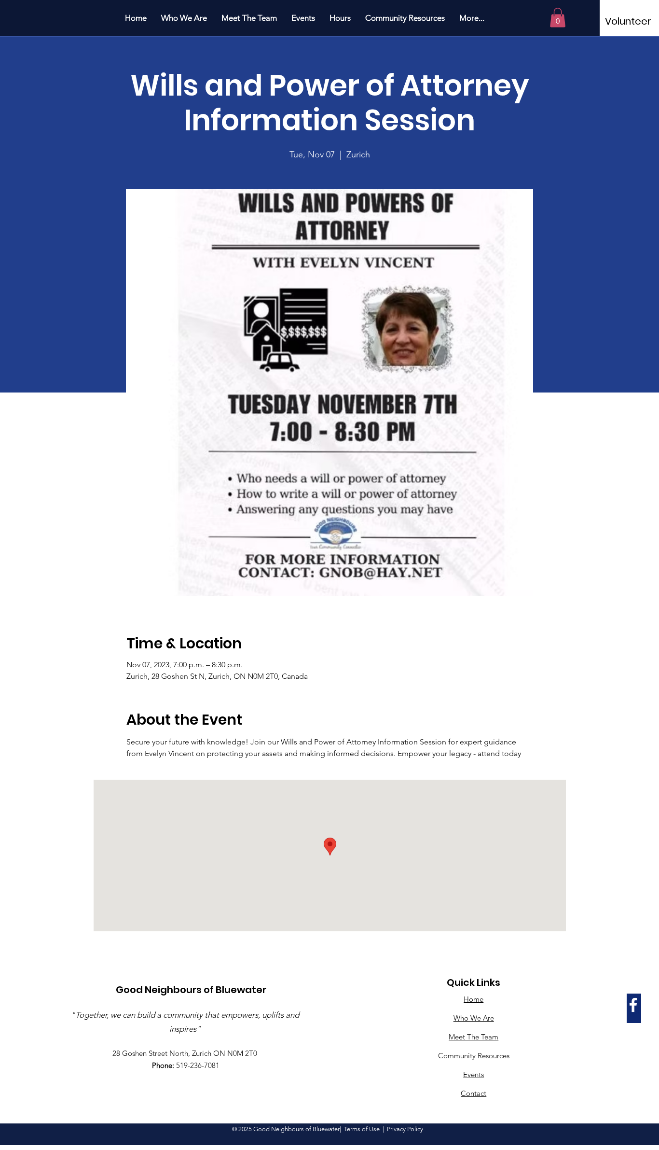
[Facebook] (633, 1005)
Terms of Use (362, 1129)
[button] (557, 18)
